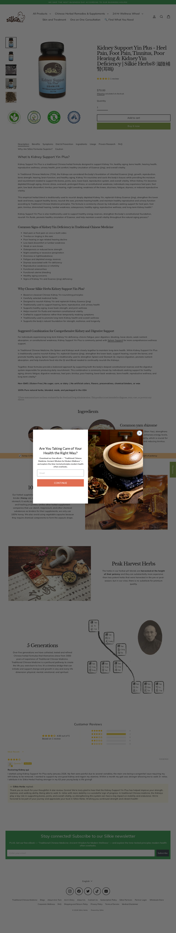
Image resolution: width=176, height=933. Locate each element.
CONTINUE (60, 482)
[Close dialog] (139, 433)
